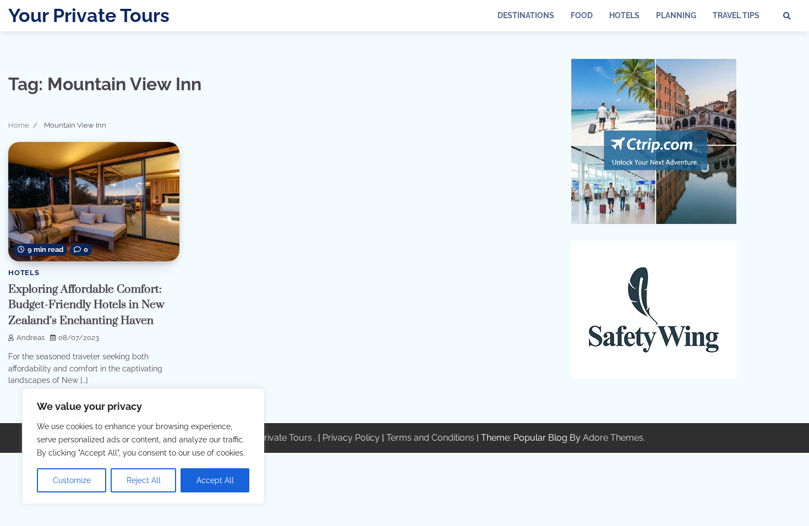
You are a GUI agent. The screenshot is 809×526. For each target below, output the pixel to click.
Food (582, 15)
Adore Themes (613, 437)
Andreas (31, 337)
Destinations (526, 15)
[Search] (787, 16)
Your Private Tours (89, 15)
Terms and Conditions (430, 437)
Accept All (215, 480)
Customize (72, 480)
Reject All (144, 480)
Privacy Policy (351, 437)
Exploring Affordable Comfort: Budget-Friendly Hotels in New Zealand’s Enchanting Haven (86, 305)
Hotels (624, 15)
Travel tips (736, 15)
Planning (676, 15)
